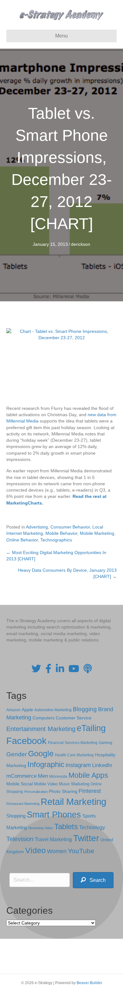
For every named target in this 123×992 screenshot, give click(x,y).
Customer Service (73, 717)
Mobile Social (19, 784)
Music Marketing (74, 784)
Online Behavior (22, 539)
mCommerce (21, 776)
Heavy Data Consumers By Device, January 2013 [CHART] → (67, 573)
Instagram (78, 765)
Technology (92, 827)
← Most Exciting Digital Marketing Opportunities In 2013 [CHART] (56, 555)
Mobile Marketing (97, 533)
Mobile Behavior (61, 533)
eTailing (91, 728)
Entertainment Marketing (40, 728)
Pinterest (90, 791)
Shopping (16, 815)
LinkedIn (102, 765)
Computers (43, 717)
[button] (93, 880)
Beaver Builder (89, 983)
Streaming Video (40, 828)
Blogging (85, 709)
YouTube (81, 850)
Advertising (37, 526)
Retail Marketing (73, 801)
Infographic (45, 764)
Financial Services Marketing (72, 743)
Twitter (86, 838)
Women (57, 851)
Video (35, 850)
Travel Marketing (53, 839)
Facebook (26, 740)
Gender (16, 754)
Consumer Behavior (70, 526)
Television (19, 839)
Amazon (13, 710)
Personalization (36, 792)
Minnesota (58, 776)
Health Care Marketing (74, 755)
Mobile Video (46, 784)
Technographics (56, 539)
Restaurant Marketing (22, 804)
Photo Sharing (63, 791)
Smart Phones (54, 814)
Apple (27, 709)
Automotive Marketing (53, 710)
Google (41, 753)
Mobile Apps (88, 775)
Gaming (105, 743)
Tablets (66, 826)
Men (43, 776)
